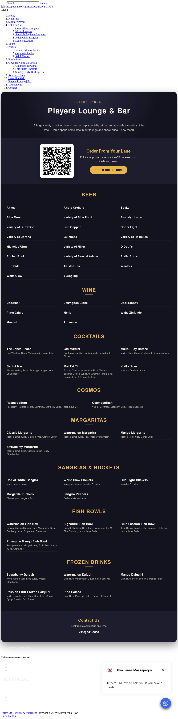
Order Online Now (109, 170)
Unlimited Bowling (26, 65)
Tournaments (15, 84)
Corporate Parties (24, 53)
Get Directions (16, 670)
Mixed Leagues (23, 31)
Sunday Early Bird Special (29, 72)
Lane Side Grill (16, 78)
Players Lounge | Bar (19, 81)
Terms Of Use (9, 712)
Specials (12, 703)
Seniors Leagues (24, 40)
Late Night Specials (26, 68)
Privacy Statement (27, 712)
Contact (12, 87)
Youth (11, 43)
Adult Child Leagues (26, 37)
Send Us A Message (19, 667)
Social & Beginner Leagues (30, 34)
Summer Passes (16, 21)
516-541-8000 (16, 664)
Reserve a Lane (16, 75)
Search (43, 3)
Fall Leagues (15, 25)
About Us (13, 18)
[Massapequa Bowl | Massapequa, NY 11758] (27, 6)
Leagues (13, 697)
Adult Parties (22, 56)
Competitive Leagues (27, 28)
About (11, 700)
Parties (12, 46)
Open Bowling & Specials (22, 62)
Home (11, 15)
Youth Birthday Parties (27, 50)
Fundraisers (14, 59)
